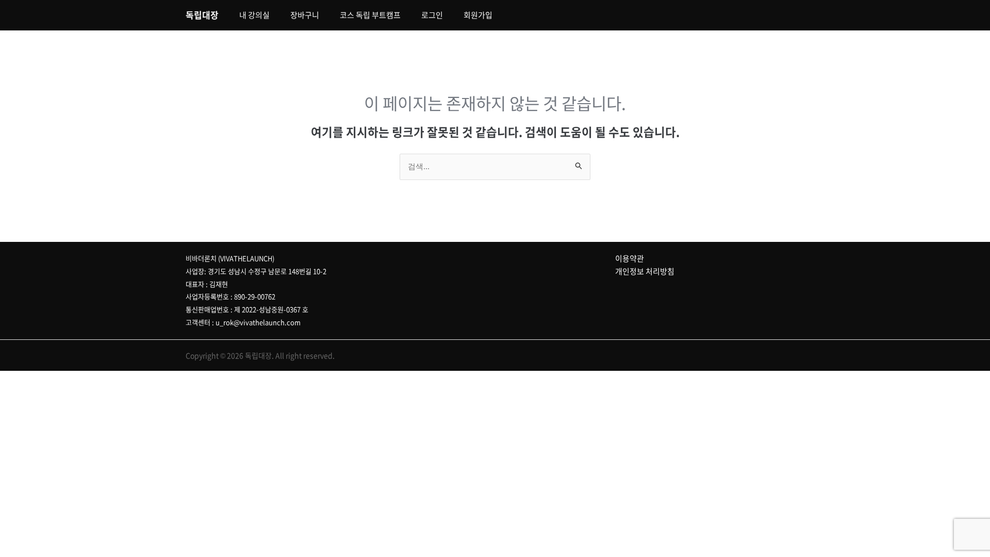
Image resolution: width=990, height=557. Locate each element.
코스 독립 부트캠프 (370, 15)
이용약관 (629, 258)
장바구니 (304, 15)
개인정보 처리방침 (644, 271)
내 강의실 (254, 15)
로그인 (432, 15)
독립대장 (202, 14)
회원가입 (478, 15)
